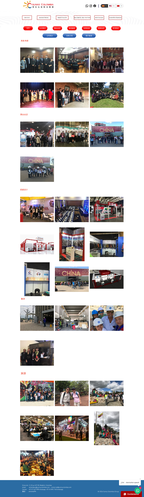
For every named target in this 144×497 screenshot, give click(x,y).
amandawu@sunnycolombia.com (39, 487)
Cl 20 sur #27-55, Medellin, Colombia (40, 485)
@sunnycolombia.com (64, 487)
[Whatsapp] (87, 6)
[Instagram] (91, 6)
